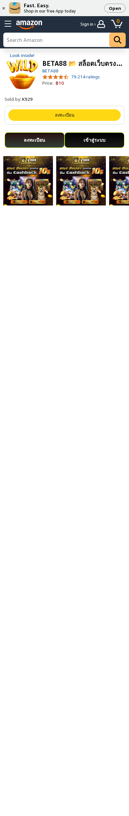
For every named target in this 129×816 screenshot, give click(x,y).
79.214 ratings (85, 76)
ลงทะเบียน (64, 115)
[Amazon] (29, 25)
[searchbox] (64, 40)
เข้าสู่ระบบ (95, 140)
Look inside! (22, 55)
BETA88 (50, 70)
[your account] (102, 24)
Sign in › (88, 24)
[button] (115, 8)
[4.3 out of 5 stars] (55, 76)
